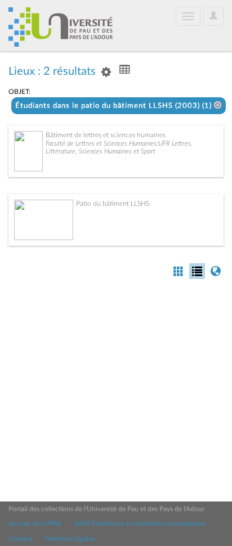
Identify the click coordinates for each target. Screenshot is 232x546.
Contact (20, 538)
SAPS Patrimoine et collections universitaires (140, 523)
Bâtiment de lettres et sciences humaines (106, 135)
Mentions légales (70, 538)
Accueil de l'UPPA (34, 523)
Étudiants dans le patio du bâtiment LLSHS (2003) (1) (114, 106)
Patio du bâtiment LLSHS (112, 203)
